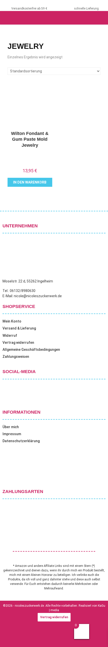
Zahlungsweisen (16, 357)
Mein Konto (12, 321)
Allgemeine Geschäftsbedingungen (31, 350)
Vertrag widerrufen (18, 343)
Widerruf (10, 336)
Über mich (11, 427)
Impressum (12, 434)
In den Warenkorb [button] (29, 182)
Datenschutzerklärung (21, 441)
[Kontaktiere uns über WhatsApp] (10, 637)
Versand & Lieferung (19, 328)
